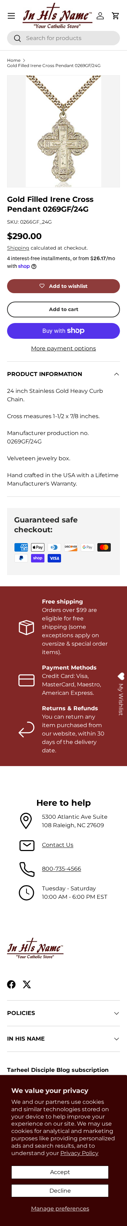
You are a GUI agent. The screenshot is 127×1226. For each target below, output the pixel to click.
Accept (60, 1172)
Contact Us (57, 845)
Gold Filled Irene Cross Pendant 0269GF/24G (54, 65)
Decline (60, 1190)
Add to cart (63, 309)
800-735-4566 (61, 868)
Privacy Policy (79, 1153)
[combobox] (63, 38)
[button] (115, 16)
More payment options (63, 348)
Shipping (18, 248)
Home (13, 60)
